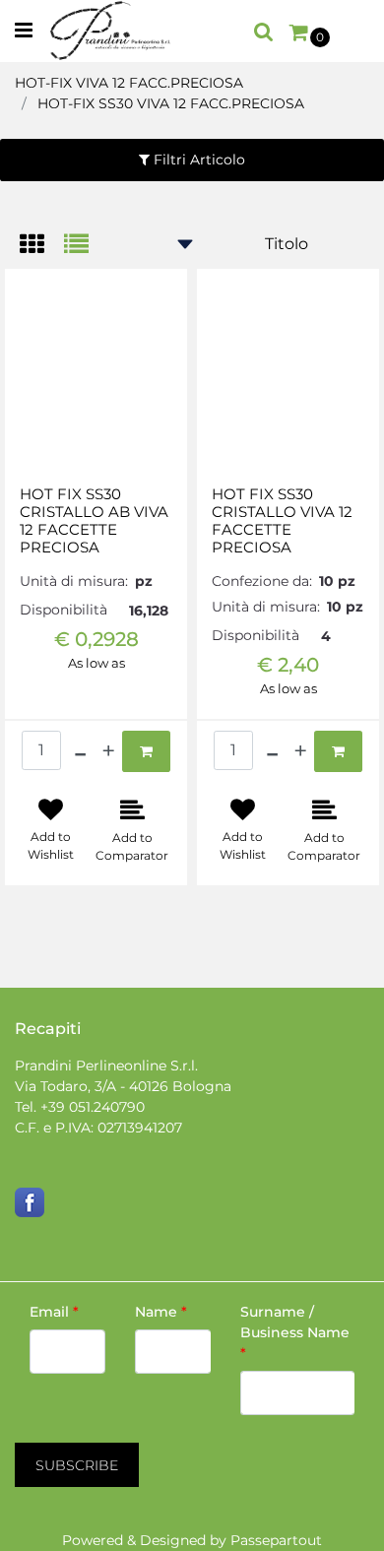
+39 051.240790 (92, 1107)
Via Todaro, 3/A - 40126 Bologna (123, 1086)
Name (161, 1312)
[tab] (42, 246)
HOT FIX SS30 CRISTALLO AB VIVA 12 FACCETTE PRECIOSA (94, 520)
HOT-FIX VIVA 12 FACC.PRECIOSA (129, 83)
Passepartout (276, 1540)
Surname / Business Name (295, 1332)
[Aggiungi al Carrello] (146, 751)
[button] (77, 1465)
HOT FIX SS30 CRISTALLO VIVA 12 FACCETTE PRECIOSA (282, 520)
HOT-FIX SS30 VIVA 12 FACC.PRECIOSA (170, 103)
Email (54, 1312)
